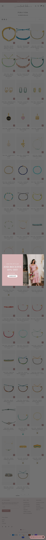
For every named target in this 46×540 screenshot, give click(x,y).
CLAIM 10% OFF (12, 276)
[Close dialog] (42, 256)
